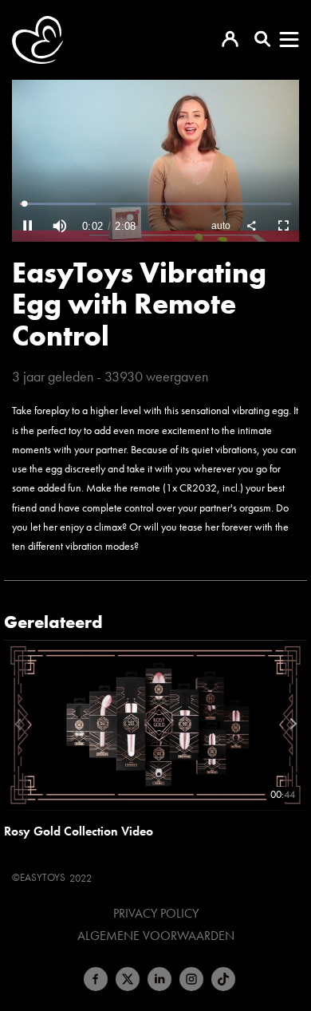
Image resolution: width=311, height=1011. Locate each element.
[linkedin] (159, 979)
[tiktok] (223, 979)
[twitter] (128, 979)
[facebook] (96, 979)
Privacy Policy (156, 914)
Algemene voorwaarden (155, 936)
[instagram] (191, 979)
